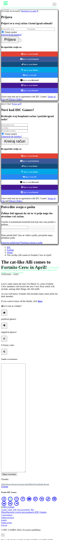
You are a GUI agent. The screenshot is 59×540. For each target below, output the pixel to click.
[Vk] (42, 499)
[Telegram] (16, 503)
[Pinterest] (23, 499)
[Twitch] (35, 499)
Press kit (4, 525)
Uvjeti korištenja (6, 515)
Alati (14, 510)
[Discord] (54, 499)
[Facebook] (4, 499)
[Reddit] (4, 503)
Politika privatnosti (7, 518)
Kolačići (4, 520)
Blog (32, 510)
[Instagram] (16, 499)
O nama (4, 510)
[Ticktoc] (48, 499)
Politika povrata (6, 523)
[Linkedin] (10, 503)
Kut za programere (23, 510)
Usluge (9, 510)
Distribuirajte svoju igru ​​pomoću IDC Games (24, 512)
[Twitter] (10, 499)
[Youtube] (29, 499)
